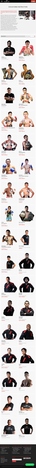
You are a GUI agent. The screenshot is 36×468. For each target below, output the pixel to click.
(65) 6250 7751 (4, 451)
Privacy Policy (20, 466)
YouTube (29, 458)
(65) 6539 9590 (26, 451)
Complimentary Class (4, 459)
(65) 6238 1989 (15, 451)
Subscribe (14, 461)
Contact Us (2, 462)
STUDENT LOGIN (33, 1)
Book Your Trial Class (5, 453)
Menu (2, 1)
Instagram (28, 458)
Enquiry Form (3, 458)
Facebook (24, 458)
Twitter (26, 458)
